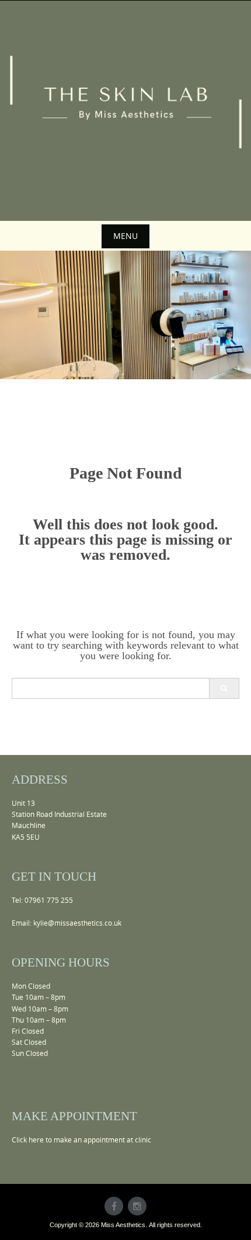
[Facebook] (113, 1206)
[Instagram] (137, 1206)
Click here (28, 1139)
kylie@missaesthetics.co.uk (77, 922)
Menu (125, 235)
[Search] (223, 688)
